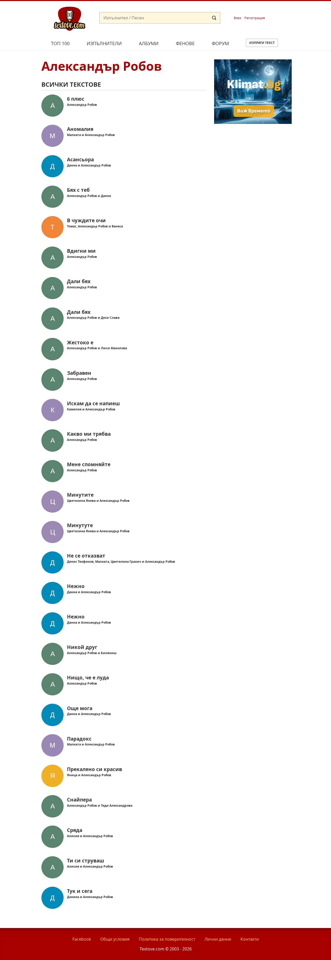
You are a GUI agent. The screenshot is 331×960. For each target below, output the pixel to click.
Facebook (81, 939)
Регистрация (254, 18)
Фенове (185, 43)
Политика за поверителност (167, 939)
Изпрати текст (262, 43)
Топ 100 (60, 43)
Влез (237, 18)
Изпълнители (104, 43)
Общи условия (115, 939)
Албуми (149, 43)
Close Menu (280, 9)
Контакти (249, 939)
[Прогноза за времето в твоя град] (253, 122)
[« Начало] (69, 18)
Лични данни (218, 939)
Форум (220, 43)
